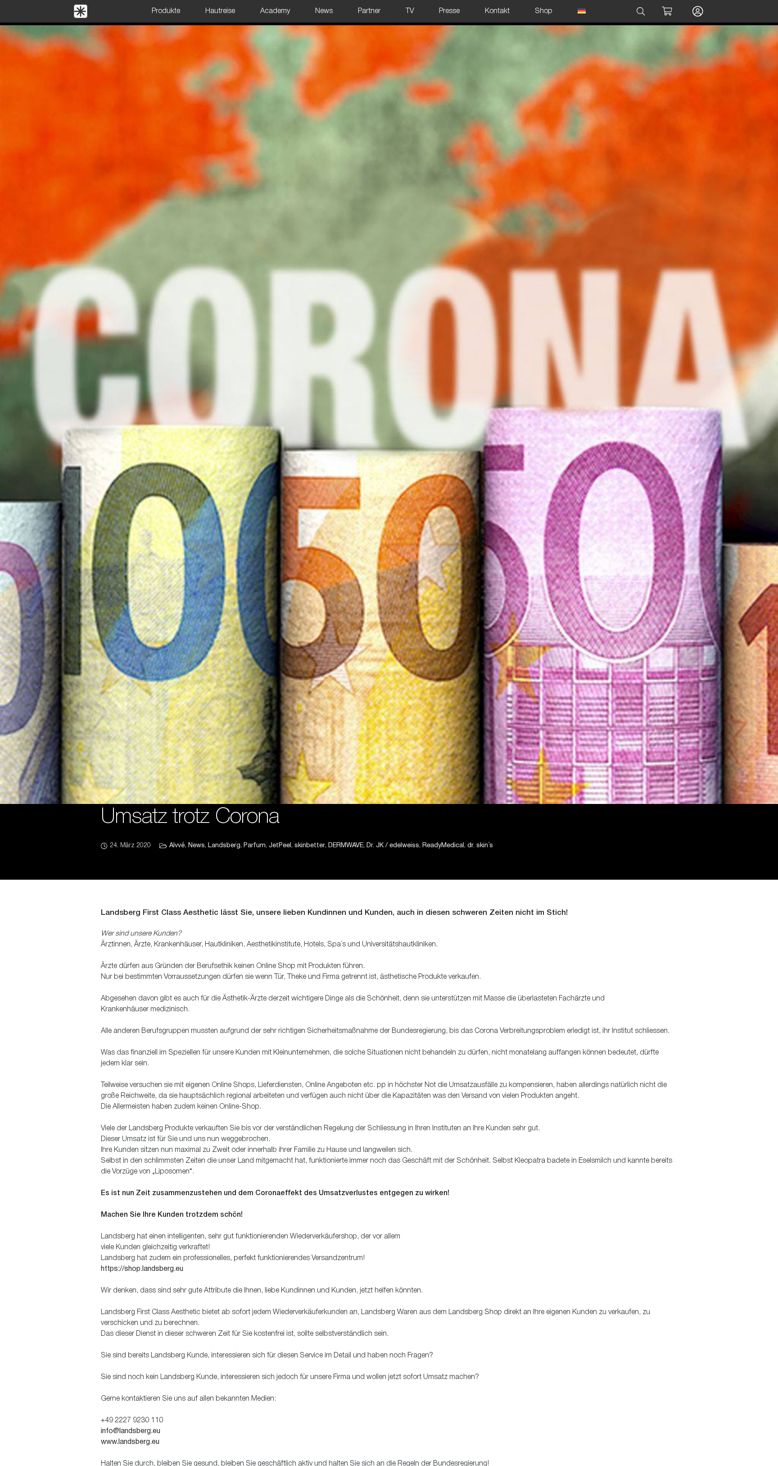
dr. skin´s (480, 846)
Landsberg (224, 846)
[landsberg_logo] (80, 11)
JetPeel (280, 846)
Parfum (255, 846)
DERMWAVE (345, 846)
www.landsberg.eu (130, 1442)
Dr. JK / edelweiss (392, 846)
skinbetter (309, 846)
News (196, 846)
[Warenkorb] (667, 11)
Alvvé (177, 846)
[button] (641, 11)
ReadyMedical (443, 846)
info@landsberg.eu (130, 1431)
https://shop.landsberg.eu (142, 1269)
